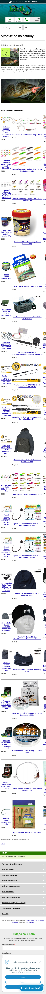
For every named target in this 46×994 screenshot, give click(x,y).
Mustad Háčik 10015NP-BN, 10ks (6, 821)
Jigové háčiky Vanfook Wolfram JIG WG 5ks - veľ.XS (6, 519)
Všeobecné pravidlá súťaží (11, 908)
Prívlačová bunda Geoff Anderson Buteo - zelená (27, 461)
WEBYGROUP (30, 922)
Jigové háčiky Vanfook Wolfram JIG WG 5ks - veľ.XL (6, 551)
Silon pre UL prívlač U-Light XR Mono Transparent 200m (27, 714)
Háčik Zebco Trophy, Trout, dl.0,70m (27, 286)
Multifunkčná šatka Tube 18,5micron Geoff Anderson (6, 587)
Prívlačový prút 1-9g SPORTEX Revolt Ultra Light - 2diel (6, 411)
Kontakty (5, 914)
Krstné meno (6, 953)
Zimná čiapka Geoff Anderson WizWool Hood (27, 594)
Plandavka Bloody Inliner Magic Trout (27, 135)
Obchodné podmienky (9, 875)
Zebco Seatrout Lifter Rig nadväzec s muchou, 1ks (27, 789)
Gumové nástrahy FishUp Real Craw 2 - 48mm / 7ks (27, 200)
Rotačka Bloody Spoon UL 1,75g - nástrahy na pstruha (6, 131)
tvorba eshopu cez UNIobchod (35, 920)
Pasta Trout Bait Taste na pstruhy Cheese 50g (27, 243)
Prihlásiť (18, 21)
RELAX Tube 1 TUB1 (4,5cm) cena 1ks (6, 488)
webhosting (15, 922)
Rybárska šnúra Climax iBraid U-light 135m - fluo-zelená (6, 744)
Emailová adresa (8, 944)
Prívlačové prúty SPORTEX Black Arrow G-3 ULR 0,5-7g (27, 386)
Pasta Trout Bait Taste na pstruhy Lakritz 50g (6, 233)
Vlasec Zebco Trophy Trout (6, 276)
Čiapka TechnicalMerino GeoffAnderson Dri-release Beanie (27, 638)
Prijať (23, 977)
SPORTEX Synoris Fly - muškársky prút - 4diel (6, 345)
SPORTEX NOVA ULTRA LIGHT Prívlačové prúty (6, 449)
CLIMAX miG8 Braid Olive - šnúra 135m (6, 785)
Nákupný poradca (8, 869)
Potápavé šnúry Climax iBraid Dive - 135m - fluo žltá (6, 704)
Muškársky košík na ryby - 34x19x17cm (6, 312)
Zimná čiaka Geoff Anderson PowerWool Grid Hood (6, 626)
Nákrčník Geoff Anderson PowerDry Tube (27, 670)
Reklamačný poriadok (9, 881)
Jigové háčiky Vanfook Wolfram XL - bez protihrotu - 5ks (27, 556)
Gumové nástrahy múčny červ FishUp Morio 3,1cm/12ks (27, 170)
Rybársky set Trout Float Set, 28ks (27, 832)
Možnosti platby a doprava (11, 886)
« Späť (3, 844)
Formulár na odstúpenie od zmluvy (13, 903)
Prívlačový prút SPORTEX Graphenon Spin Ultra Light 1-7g (27, 418)
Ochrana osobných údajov (11, 897)
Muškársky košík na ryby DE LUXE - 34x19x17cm (27, 318)
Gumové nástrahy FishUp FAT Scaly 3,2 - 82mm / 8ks (6, 194)
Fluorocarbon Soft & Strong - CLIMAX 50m (27, 751)
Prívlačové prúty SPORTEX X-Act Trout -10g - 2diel (6, 379)
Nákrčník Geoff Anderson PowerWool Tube (6, 666)
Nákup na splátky (8, 892)
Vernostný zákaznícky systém (12, 864)
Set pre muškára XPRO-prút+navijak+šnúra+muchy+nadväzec (27, 353)
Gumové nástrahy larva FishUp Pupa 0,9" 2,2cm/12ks (6, 164)
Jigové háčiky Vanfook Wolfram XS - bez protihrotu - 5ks (27, 524)
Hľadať (10, 21)
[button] (42, 985)
